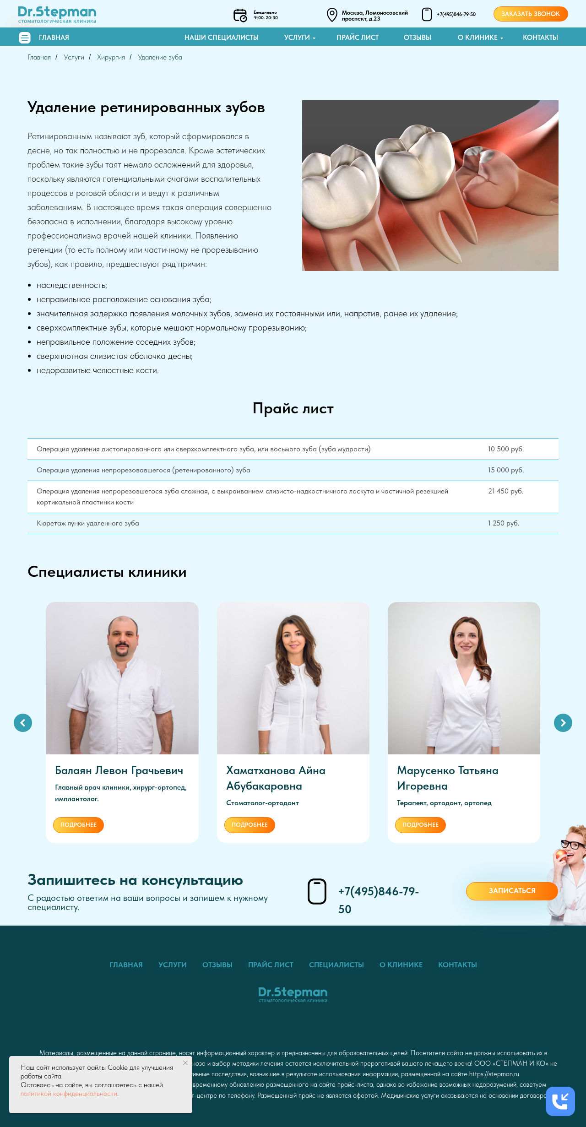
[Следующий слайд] (563, 723)
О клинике (478, 37)
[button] (512, 891)
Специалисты (336, 964)
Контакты (540, 37)
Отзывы (417, 37)
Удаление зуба (160, 57)
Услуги (297, 37)
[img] (24, 37)
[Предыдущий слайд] (23, 723)
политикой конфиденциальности (69, 1093)
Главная (54, 37)
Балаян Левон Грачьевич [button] (119, 770)
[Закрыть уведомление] (185, 1062)
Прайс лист (357, 37)
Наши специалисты (221, 37)
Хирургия (111, 57)
